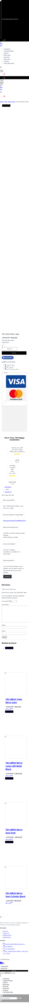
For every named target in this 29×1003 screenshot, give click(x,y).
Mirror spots (7, 55)
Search (19, 998)
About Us (5, 931)
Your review (5, 604)
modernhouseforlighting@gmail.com (15, 944)
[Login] (14, 68)
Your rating (5, 601)
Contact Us (6, 933)
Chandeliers (7, 49)
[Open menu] (1, 80)
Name (4, 625)
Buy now (14, 353)
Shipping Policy (7, 935)
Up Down (6, 61)
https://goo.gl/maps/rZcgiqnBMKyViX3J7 (14, 520)
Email (4, 631)
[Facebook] (1, 963)
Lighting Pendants (9, 51)
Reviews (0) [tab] (8, 492)
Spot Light (6, 57)
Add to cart (9, 348)
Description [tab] (8, 487)
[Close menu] (0, 975)
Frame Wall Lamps (9, 63)
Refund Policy (7, 937)
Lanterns (6, 53)
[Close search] (1, 995)
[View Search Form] (1, 71)
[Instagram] (3, 963)
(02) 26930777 (9, 946)
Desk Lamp (7, 59)
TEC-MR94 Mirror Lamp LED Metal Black (14, 766)
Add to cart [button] (8, 708)
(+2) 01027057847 (10, 949)
